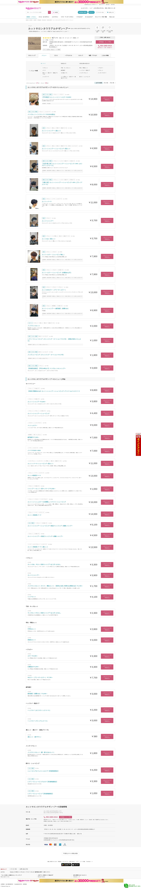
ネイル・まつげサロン (44, 16)
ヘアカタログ (79, 16)
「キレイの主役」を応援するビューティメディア (11, 875)
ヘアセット (100, 70)
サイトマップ (65, 861)
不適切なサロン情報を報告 (70, 853)
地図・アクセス (93, 55)
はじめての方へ (84, 8)
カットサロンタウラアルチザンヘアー (60, 20)
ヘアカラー (100, 67)
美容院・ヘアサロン (31, 16)
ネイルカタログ (89, 16)
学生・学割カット (83, 67)
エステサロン (55, 16)
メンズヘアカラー (102, 72)
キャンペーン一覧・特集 (101, 16)
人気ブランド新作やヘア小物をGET (45, 875)
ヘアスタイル (68, 55)
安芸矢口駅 (49, 20)
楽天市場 (112, 4)
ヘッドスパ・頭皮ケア (84, 70)
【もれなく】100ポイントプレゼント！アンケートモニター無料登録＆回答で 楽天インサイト (30, 872)
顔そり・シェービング (84, 76)
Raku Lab (111, 16)
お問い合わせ (72, 861)
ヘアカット (45, 67)
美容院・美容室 (29, 20)
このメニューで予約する (107, 98)
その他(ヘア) (64, 72)
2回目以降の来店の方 (84, 63)
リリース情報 (82, 861)
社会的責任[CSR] (18, 884)
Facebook (88, 861)
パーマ (44, 70)
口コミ (56, 55)
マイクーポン (101, 12)
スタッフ (80, 55)
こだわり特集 (105, 55)
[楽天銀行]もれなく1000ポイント (91, 4)
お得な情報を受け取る (98, 8)
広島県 (35, 20)
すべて (44, 63)
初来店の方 (63, 63)
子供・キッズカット (65, 67)
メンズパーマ (46, 76)
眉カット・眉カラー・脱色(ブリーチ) (50, 73)
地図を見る (79, 833)
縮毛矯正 (63, 70)
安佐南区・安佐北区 (42, 20)
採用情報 (25, 884)
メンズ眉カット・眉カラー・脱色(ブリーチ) (68, 77)
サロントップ (31, 55)
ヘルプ (90, 8)
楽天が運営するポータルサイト (80, 875)
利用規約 (59, 861)
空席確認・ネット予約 (105, 42)
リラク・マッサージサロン (67, 16)
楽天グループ (101, 4)
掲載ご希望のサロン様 (110, 8)
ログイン (91, 12)
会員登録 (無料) (82, 12)
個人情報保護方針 (9, 884)
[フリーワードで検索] (49, 12)
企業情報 (3, 884)
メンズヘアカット (83, 72)
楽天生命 (107, 4)
